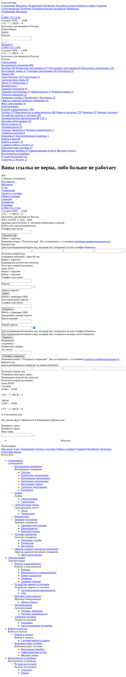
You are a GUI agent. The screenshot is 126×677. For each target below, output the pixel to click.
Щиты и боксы (11, 124)
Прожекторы (9, 85)
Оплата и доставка (11, 193)
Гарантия (101, 5)
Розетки (8, 112)
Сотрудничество (10, 8)
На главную (8, 181)
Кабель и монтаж (17, 628)
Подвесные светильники (32, 68)
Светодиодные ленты (15, 79)
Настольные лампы (13, 71)
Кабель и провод (12, 141)
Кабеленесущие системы (16, 147)
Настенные (47, 97)
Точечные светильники (42, 71)
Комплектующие (63, 91)
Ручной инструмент (14, 156)
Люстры (8, 68)
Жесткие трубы (66, 150)
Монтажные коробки (14, 150)
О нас (4, 187)
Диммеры (89, 112)
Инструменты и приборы (22, 658)
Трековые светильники (15, 91)
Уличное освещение (14, 94)
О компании (8, 5)
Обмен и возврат (10, 196)
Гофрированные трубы (42, 150)
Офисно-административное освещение (24, 100)
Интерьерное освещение (17, 65)
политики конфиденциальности (92, 241)
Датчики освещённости (39, 130)
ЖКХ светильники (13, 103)
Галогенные (31, 77)
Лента (6, 82)
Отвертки (8, 159)
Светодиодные (11, 77)
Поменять (7, 337)
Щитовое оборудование (16, 121)
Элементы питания (13, 133)
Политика (26, 8)
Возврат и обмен (86, 5)
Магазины (21, 5)
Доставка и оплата (66, 5)
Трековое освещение (14, 88)
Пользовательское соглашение (49, 8)
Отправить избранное (13, 356)
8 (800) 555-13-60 (10, 17)
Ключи (21, 159)
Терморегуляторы (107, 112)
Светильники (15, 460)
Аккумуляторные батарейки (32, 136)
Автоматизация (11, 127)
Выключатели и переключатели (35, 112)
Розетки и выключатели (17, 109)
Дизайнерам (35, 5)
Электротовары (16, 557)
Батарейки (8, 136)
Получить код (9, 235)
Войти (6, 293)
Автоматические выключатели (20, 118)
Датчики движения (13, 130)
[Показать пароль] (34, 287)
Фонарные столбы (12, 97)
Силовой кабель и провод (17, 144)
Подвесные (31, 97)
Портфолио (48, 5)
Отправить (8, 309)
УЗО (43, 118)
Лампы (7, 74)
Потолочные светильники (65, 68)
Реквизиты (73, 8)
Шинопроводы (41, 91)
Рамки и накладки (68, 112)
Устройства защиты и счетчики (21, 115)
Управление (19, 82)
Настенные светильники (98, 68)
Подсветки (66, 71)
